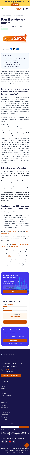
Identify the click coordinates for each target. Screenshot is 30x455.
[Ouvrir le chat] (26, 445)
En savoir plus (15, 4)
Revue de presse (5, 412)
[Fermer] (28, 1)
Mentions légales (5, 448)
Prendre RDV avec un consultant (11, 375)
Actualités (8, 15)
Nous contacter (5, 397)
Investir (3, 391)
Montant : (8, 304)
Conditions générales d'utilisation (20, 448)
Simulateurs (4, 388)
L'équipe (3, 410)
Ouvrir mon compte (6, 395)
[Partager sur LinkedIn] (17, 49)
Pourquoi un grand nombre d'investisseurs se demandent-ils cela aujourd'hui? (15, 59)
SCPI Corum (13, 231)
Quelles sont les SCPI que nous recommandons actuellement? (12, 65)
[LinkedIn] (13, 441)
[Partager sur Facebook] (11, 49)
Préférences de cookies (8, 450)
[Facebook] (2, 441)
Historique (3, 405)
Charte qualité (4, 414)
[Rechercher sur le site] (23, 9)
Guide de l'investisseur (6, 384)
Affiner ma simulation (15, 322)
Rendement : (7, 308)
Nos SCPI (3, 386)
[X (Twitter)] (6, 441)
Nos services (4, 407)
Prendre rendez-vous (15, 340)
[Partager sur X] (14, 49)
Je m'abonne (15, 291)
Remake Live (14, 246)
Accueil (3, 15)
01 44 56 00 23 (9, 369)
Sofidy (9, 256)
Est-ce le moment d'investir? (11, 62)
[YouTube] (10, 441)
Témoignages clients (6, 417)
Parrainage (4, 419)
